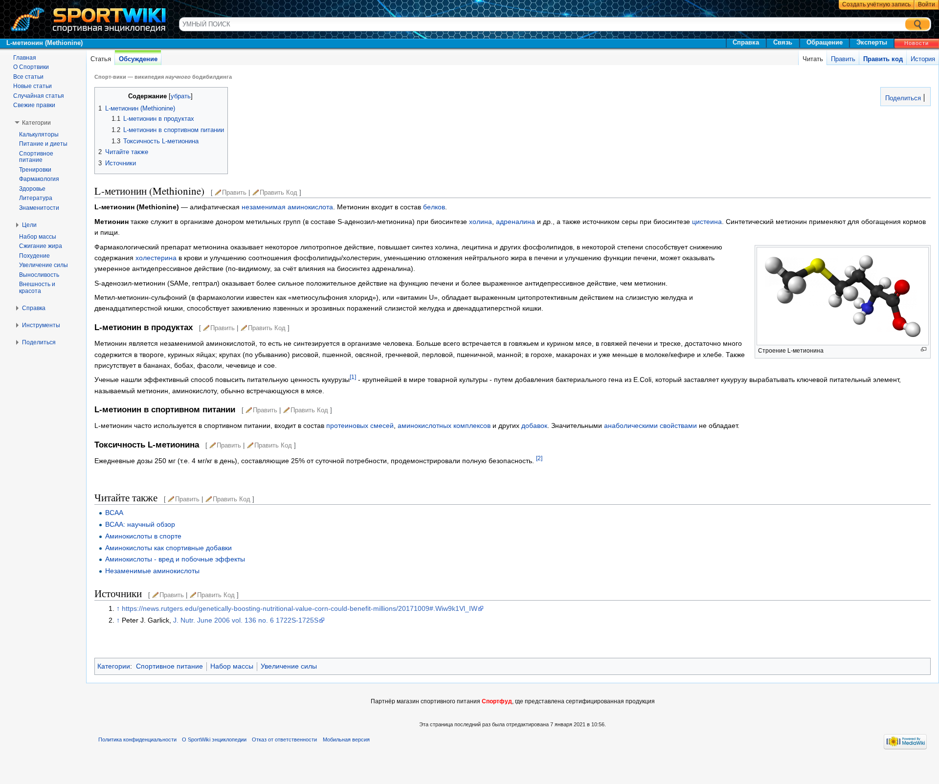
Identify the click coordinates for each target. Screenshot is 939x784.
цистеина (707, 221)
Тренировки (35, 169)
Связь (782, 42)
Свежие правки (34, 105)
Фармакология (39, 179)
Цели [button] (29, 225)
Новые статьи (32, 86)
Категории (113, 666)
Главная (24, 57)
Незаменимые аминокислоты (152, 571)
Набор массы (231, 666)
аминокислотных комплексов (444, 425)
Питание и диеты (43, 143)
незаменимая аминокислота (287, 207)
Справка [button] (33, 308)
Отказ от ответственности (284, 739)
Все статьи (28, 76)
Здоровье (32, 188)
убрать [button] (181, 96)
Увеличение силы (289, 666)
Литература (35, 198)
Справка (746, 42)
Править (843, 59)
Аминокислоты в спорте (143, 536)
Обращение (824, 42)
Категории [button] (36, 122)
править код (278, 192)
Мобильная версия (346, 739)
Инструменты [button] (41, 325)
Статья (100, 59)
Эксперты (871, 42)
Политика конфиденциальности (137, 739)
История (923, 59)
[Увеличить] (923, 349)
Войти (926, 4)
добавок (534, 425)
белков (434, 207)
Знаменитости (39, 207)
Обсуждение (138, 59)
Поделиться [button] (39, 342)
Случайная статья (38, 95)
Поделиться (902, 98)
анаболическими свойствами (650, 425)
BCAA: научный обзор (140, 524)
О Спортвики (31, 67)
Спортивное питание (169, 666)
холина (480, 221)
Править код (883, 59)
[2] (539, 458)
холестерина (156, 258)
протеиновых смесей (360, 425)
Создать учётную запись (876, 4)
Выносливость (39, 274)
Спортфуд (497, 701)
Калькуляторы (39, 134)
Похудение (34, 255)
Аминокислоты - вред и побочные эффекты (175, 559)
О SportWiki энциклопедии (214, 739)
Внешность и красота (37, 287)
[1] (353, 377)
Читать (813, 59)
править (234, 192)
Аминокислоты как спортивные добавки (168, 548)
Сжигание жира (40, 246)
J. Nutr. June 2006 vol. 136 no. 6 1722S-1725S (245, 620)
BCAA (114, 512)
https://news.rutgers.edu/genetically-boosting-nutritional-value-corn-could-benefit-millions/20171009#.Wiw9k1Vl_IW (299, 608)
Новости (916, 43)
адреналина (515, 221)
